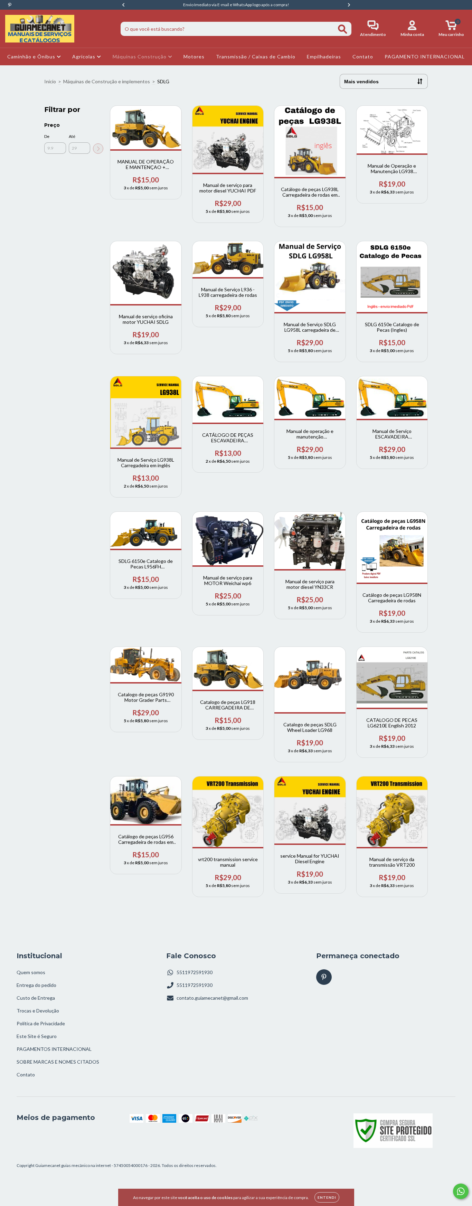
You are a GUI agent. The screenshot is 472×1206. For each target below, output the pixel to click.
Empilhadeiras (324, 56)
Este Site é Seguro (37, 1036)
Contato (362, 56)
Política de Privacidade (41, 1023)
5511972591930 (195, 972)
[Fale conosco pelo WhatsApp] (461, 1191)
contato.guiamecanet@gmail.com (212, 998)
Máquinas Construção (140, 56)
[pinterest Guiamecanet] (9, 5)
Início (50, 81)
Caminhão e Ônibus (32, 56)
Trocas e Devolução (38, 1011)
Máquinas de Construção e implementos (106, 81)
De (46, 136)
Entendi (327, 1197)
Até (72, 136)
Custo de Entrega (36, 998)
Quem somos (31, 972)
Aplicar (98, 148)
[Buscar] (342, 29)
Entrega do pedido (36, 985)
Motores (194, 56)
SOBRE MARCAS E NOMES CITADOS (58, 1062)
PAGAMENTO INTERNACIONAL (425, 56)
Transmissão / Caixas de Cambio (255, 56)
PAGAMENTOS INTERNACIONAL (54, 1049)
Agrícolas (84, 56)
